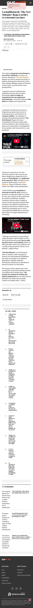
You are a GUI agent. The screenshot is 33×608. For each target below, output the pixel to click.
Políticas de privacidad (23, 575)
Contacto (19, 572)
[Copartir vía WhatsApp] (5, 47)
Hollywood (5, 580)
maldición (5, 294)
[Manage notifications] (30, 599)
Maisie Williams (15, 294)
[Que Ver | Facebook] (20, 588)
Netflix (4, 575)
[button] (30, 3)
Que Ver (4, 8)
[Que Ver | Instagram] (16, 588)
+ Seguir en (7, 43)
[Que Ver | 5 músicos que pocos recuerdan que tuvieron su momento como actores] (27, 161)
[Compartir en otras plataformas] (8, 47)
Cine (3, 570)
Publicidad (20, 570)
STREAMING (5, 578)
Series (3, 572)
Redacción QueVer (9, 39)
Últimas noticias (6, 583)
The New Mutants (7, 299)
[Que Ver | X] (12, 588)
